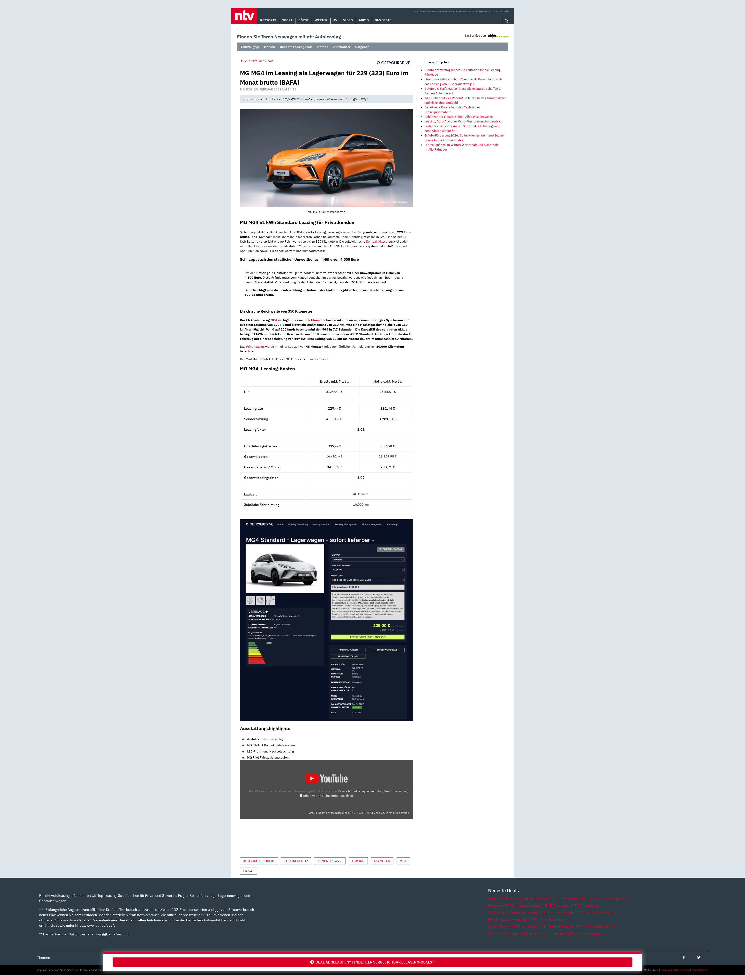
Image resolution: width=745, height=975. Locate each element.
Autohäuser (341, 47)
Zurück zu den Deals (258, 61)
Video (348, 20)
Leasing (358, 861)
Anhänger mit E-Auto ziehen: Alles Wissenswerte (458, 117)
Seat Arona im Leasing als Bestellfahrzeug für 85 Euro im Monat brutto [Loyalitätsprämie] (558, 898)
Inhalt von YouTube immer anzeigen (328, 796)
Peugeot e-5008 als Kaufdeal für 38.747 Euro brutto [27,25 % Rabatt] (543, 905)
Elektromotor (315, 320)
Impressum (666, 970)
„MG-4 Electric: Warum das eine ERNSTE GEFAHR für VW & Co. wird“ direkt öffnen (359, 813)
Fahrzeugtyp (250, 47)
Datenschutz (682, 970)
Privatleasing (255, 346)
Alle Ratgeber (437, 149)
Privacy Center (699, 970)
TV (335, 20)
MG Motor (382, 861)
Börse (303, 20)
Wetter (321, 20)
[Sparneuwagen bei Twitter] (699, 957)
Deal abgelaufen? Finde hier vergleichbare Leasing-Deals (374, 962)
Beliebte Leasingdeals (296, 47)
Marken (269, 47)
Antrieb (322, 47)
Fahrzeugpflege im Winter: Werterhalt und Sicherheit (461, 145)
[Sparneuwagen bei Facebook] (683, 957)
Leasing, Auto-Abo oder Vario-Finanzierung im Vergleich (463, 121)
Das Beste (383, 20)
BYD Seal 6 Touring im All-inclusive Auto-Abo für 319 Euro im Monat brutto (547, 934)
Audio (364, 20)
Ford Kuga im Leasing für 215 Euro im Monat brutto (528, 919)
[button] (244, 16)
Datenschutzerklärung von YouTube (373, 791)
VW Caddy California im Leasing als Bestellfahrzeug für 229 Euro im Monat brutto (552, 912)
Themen (43, 957)
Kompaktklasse (377, 241)
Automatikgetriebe (259, 861)
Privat (248, 871)
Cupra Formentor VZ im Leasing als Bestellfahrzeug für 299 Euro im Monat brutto (551, 926)
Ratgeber (362, 47)
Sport (287, 20)
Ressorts (268, 20)
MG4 (274, 320)
